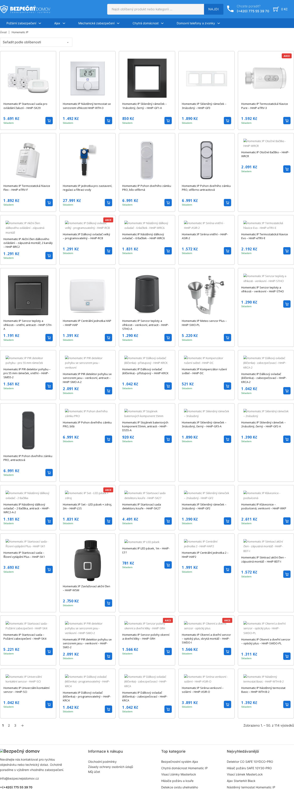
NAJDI (213, 9)
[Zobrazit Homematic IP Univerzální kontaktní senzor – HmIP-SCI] (28, 679)
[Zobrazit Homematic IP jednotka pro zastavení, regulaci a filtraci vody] (87, 160)
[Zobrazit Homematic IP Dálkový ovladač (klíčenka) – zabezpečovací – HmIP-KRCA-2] (265, 362)
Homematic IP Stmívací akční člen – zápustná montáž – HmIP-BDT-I (263, 559)
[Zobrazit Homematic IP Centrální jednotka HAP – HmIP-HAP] (87, 295)
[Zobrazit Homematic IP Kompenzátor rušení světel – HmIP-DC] (206, 360)
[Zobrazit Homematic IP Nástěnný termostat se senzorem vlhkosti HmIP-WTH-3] (87, 78)
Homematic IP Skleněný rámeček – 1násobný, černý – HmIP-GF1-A (144, 106)
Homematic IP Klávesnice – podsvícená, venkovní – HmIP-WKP (263, 506)
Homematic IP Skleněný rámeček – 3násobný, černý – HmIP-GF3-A (204, 424)
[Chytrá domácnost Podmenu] (162, 23)
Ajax (57, 23)
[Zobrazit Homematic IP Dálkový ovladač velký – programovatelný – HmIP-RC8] (87, 225)
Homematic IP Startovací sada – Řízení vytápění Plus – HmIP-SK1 (24, 554)
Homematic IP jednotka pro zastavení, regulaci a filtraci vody (87, 188)
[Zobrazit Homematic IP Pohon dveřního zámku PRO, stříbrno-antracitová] (206, 160)
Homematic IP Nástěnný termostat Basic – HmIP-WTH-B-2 (263, 690)
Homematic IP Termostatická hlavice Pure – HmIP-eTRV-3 (264, 106)
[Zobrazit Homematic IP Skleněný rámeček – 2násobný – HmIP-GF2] (206, 495)
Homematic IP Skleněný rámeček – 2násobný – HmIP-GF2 (204, 506)
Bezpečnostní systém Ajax (179, 761)
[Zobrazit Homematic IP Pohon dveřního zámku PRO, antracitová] (28, 430)
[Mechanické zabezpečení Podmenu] (118, 23)
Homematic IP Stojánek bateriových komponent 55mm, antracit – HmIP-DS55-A (145, 426)
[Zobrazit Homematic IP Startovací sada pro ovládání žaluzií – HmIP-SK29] (28, 78)
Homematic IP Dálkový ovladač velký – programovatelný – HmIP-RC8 (86, 236)
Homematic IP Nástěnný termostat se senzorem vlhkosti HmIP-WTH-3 (87, 106)
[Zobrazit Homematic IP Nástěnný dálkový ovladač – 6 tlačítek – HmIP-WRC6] (146, 225)
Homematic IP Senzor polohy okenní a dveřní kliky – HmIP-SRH (145, 636)
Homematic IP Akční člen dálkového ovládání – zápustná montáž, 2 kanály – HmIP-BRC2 (28, 243)
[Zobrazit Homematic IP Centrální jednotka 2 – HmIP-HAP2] (206, 544)
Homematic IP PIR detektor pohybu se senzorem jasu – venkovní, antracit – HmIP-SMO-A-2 (87, 378)
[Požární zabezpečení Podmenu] (39, 23)
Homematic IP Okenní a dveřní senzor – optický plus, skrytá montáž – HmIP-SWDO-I (206, 638)
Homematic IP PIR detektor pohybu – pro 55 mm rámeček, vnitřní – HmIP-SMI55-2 (27, 373)
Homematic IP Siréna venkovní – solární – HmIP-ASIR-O (203, 690)
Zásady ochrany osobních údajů (110, 767)
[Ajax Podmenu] (63, 23)
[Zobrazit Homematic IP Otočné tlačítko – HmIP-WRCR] (265, 143)
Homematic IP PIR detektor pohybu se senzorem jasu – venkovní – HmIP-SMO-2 (87, 643)
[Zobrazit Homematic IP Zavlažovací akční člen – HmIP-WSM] (87, 560)
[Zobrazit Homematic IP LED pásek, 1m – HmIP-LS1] (141, 541)
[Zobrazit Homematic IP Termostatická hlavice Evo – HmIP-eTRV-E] (265, 225)
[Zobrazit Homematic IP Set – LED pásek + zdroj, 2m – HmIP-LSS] (87, 495)
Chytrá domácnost (146, 23)
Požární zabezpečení (21, 23)
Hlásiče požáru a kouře (177, 781)
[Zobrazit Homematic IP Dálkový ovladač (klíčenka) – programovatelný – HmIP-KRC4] (87, 681)
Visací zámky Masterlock (178, 774)
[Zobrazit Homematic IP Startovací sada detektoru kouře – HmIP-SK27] (146, 495)
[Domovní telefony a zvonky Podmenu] (218, 23)
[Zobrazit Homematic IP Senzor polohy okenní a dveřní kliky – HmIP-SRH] (146, 625)
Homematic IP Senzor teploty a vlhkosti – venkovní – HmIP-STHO (262, 289)
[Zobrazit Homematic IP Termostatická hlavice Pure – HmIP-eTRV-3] (265, 78)
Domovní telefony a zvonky (196, 23)
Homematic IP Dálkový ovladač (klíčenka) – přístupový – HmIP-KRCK (145, 371)
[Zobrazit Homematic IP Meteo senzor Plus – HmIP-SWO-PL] (206, 295)
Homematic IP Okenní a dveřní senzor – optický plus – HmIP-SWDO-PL (265, 641)
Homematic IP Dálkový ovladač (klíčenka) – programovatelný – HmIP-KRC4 (87, 696)
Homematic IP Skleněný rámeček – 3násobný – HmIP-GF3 (204, 106)
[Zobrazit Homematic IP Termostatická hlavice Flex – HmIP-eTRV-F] (28, 160)
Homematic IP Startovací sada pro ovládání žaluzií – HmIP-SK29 (25, 106)
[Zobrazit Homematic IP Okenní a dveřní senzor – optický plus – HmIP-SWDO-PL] (265, 628)
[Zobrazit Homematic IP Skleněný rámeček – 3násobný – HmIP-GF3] (206, 78)
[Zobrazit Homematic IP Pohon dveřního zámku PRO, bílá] (87, 413)
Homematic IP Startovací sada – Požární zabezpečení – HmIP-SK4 (24, 636)
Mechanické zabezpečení (96, 23)
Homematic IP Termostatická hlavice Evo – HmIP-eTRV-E (264, 236)
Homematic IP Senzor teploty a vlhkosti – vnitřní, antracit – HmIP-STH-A (27, 324)
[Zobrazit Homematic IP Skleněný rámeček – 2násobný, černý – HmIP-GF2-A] (265, 413)
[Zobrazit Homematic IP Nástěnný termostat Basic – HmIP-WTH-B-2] (265, 679)
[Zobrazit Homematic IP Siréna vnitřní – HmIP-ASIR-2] (206, 225)
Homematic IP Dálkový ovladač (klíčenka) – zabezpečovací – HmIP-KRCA (144, 696)
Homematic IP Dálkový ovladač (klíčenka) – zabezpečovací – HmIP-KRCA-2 (263, 378)
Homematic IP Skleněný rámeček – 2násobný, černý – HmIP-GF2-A (263, 424)
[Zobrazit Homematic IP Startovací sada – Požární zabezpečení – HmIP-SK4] (28, 625)
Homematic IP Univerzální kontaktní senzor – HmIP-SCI (26, 690)
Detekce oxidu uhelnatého (179, 787)
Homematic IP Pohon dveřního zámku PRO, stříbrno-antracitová (206, 188)
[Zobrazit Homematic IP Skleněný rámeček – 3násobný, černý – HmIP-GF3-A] (206, 413)
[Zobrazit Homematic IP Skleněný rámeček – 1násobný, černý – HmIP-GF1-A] (146, 78)
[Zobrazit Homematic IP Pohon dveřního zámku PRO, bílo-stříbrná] (146, 160)
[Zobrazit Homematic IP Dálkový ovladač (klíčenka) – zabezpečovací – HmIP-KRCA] (146, 681)
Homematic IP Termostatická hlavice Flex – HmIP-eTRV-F (26, 188)
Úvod (3, 32)
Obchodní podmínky (102, 761)
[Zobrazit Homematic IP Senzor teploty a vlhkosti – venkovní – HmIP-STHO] (265, 278)
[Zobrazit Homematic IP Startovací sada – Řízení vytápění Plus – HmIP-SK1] (28, 544)
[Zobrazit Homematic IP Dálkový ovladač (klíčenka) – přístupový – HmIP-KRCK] (146, 360)
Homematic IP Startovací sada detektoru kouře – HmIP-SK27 (141, 506)
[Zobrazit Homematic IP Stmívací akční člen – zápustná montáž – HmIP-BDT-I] (265, 546)
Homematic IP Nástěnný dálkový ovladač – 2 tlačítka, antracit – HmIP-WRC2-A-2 (26, 508)
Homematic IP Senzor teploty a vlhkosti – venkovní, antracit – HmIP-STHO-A (145, 324)
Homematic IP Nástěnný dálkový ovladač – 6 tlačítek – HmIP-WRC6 (143, 236)
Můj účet (94, 772)
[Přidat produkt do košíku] (49, 120)
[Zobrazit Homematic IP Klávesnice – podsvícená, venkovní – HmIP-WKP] (265, 495)
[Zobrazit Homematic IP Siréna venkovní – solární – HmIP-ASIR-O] (206, 679)
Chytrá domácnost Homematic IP (184, 768)
